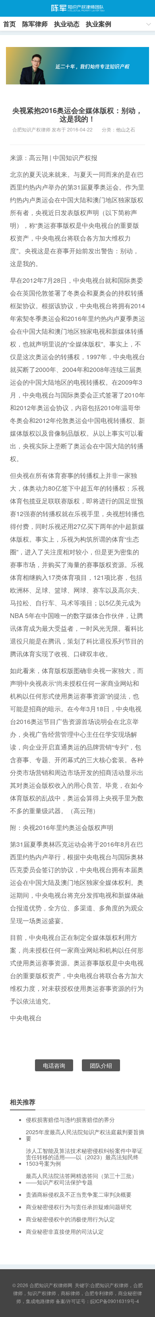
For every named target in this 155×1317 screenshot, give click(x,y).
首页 (9, 23)
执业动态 (66, 23)
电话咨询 (54, 1065)
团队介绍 (101, 1065)
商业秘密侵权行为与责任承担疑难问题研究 (79, 1206)
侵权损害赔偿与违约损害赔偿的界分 (70, 1119)
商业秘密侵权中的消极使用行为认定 (70, 1219)
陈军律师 (35, 23)
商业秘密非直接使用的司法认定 (65, 1231)
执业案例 (98, 23)
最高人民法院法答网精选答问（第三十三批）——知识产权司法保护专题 (81, 1178)
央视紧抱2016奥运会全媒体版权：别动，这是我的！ (77, 114)
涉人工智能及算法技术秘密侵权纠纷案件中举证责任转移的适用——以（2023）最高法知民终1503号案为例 (84, 1156)
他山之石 (125, 129)
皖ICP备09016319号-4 (114, 1300)
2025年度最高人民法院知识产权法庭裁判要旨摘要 (85, 1135)
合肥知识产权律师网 (77, 8)
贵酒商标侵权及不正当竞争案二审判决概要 (79, 1194)
